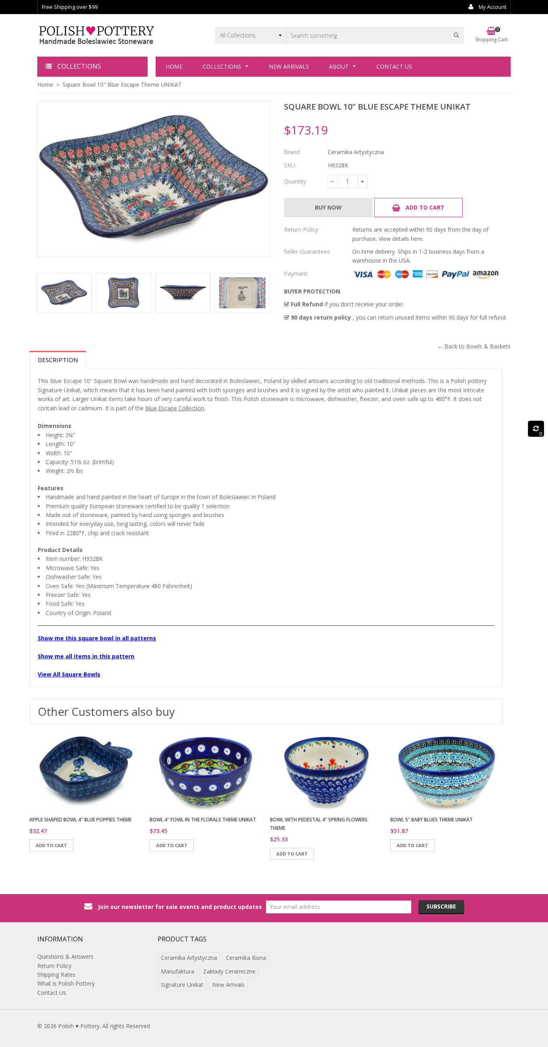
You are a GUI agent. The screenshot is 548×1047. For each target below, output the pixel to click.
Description (58, 360)
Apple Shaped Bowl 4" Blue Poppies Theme (80, 819)
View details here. (401, 238)
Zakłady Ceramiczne (229, 971)
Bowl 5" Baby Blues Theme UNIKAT (431, 819)
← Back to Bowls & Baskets (474, 346)
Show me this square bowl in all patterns (97, 638)
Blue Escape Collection (174, 408)
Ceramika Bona (246, 957)
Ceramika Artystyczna (189, 957)
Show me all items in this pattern (86, 656)
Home (45, 84)
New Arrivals (228, 984)
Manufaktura (177, 971)
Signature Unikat (182, 984)
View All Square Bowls (69, 674)
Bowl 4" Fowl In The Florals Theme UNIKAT (203, 819)
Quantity (295, 181)
